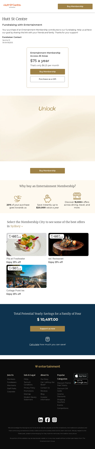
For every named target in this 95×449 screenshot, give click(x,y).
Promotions (28, 391)
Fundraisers (11, 382)
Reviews (44, 391)
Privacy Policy (29, 388)
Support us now (47, 329)
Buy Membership (75, 6)
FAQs (26, 379)
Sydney (15, 226)
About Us (45, 375)
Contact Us (45, 388)
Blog (42, 394)
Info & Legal (29, 375)
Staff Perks (11, 388)
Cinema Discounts (61, 395)
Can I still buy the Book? (47, 383)
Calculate (34, 344)
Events (60, 405)
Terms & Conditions (28, 383)
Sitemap (27, 394)
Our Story (44, 379)
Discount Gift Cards (62, 389)
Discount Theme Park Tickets (64, 384)
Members (11, 379)
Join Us (10, 375)
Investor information (45, 398)
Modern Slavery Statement (30, 398)
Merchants (11, 385)
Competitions (62, 408)
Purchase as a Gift (47, 79)
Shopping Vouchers (61, 401)
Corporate (11, 392)
